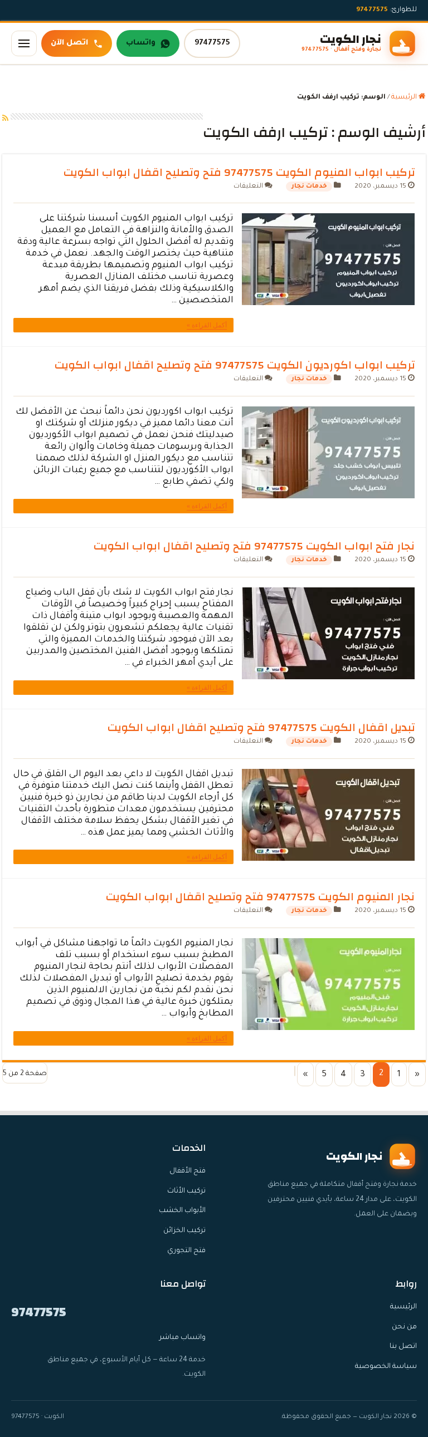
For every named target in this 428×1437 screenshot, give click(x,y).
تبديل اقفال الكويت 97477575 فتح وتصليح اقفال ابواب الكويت (261, 727)
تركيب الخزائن (184, 1231)
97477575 (212, 43)
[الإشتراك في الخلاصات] (5, 119)
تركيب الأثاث (186, 1191)
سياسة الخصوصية (386, 1367)
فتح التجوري (186, 1251)
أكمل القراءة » (207, 325)
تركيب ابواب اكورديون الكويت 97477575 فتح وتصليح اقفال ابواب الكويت (235, 365)
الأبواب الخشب (182, 1211)
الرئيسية (405, 97)
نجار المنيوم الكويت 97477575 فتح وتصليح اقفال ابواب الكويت (260, 896)
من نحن (404, 1327)
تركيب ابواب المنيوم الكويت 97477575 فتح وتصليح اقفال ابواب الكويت (239, 172)
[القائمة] (24, 43)
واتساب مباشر (182, 1338)
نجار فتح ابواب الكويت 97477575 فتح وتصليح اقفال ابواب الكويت (254, 546)
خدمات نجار (309, 186)
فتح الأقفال (187, 1171)
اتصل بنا (403, 1347)
